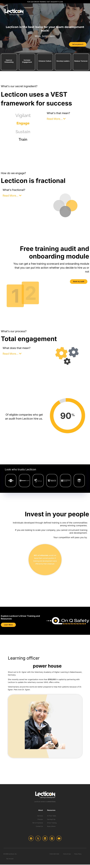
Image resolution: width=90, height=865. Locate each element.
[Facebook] (31, 838)
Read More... (55, 118)
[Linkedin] (45, 838)
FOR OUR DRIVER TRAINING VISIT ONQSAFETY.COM (45, 2)
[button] (84, 10)
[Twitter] (38, 838)
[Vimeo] (52, 838)
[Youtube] (59, 838)
